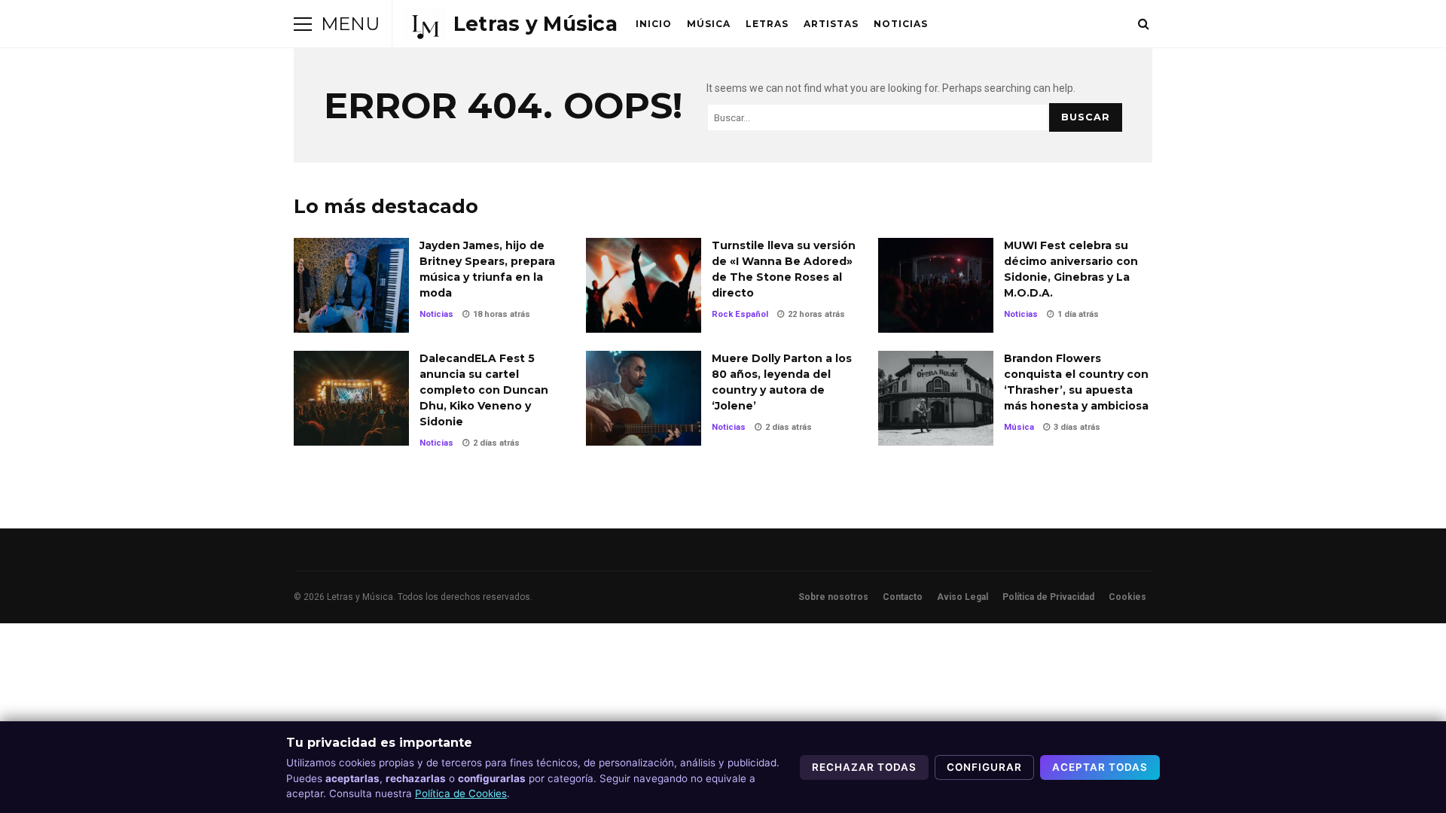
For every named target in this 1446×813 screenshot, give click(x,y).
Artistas (831, 23)
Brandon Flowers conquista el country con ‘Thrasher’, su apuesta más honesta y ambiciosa (935, 398)
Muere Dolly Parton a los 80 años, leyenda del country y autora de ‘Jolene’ (643, 398)
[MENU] (303, 24)
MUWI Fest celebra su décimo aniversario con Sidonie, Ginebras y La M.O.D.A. (935, 285)
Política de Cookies (461, 793)
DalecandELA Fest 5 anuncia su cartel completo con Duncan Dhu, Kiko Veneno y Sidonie (351, 398)
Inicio (654, 23)
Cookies (1127, 597)
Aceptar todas (1100, 767)
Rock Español (740, 314)
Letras (767, 23)
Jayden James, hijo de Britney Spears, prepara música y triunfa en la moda (351, 285)
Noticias (901, 23)
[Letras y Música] (511, 24)
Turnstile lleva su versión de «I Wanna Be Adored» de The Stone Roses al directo (643, 285)
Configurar (984, 767)
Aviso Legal (962, 597)
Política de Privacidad (1048, 597)
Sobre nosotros (833, 597)
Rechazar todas (864, 767)
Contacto (903, 597)
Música (709, 23)
